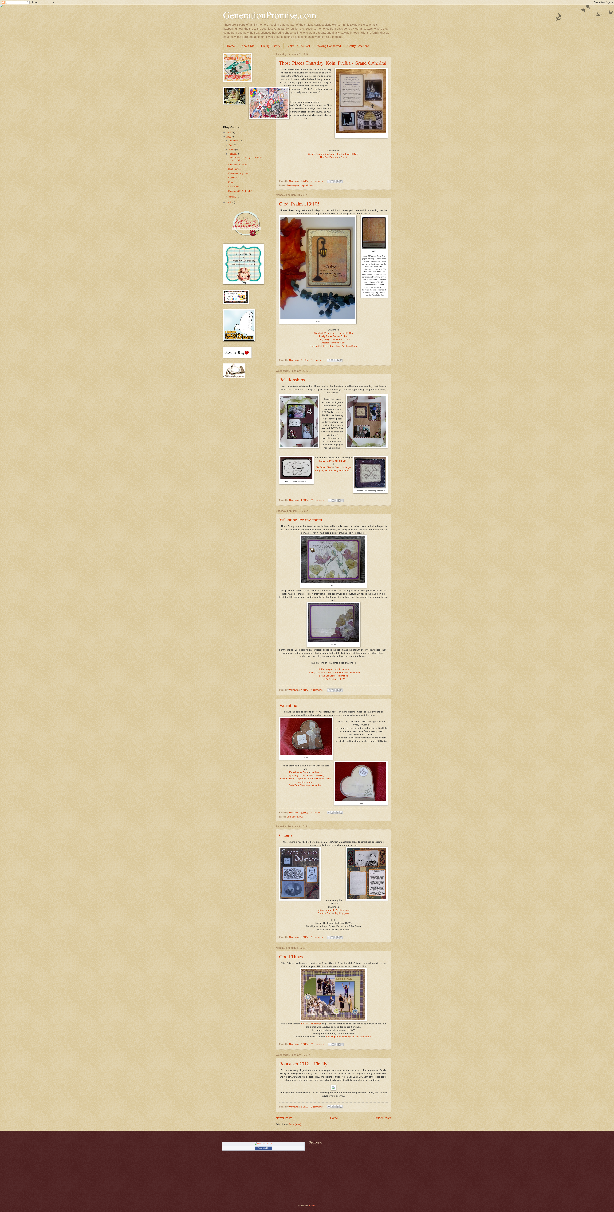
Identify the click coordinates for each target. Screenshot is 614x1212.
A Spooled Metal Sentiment (346, 672)
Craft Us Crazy (325, 913)
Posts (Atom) (295, 1124)
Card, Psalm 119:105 (299, 203)
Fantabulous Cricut (298, 772)
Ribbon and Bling (315, 775)
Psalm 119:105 (345, 333)
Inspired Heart (306, 185)
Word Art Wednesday (325, 333)
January (233, 197)
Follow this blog (263, 1148)
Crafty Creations (358, 46)
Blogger (312, 1205)
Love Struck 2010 (295, 817)
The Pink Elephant (329, 157)
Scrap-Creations (327, 676)
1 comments (317, 937)
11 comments (317, 500)
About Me (247, 46)
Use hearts (316, 772)
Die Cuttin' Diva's (324, 467)
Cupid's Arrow (342, 669)
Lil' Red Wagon (325, 669)
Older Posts (383, 1118)
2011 (229, 202)
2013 (229, 132)
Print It (343, 157)
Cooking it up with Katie (319, 672)
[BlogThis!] (332, 181)
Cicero (285, 835)
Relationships (292, 379)
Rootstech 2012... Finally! (304, 1063)
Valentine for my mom (300, 519)
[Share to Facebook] (338, 181)
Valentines (343, 676)
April (231, 145)
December (234, 140)
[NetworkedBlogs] (263, 1143)
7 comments (317, 181)
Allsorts (325, 343)
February (233, 154)
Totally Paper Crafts (329, 336)
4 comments (317, 690)
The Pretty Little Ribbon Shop (325, 346)
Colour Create (287, 778)
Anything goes (343, 910)
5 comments (317, 360)
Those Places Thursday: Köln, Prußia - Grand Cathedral (332, 63)
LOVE (343, 679)
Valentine (288, 705)
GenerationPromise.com (269, 14)
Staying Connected (329, 46)
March (232, 149)
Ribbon (344, 336)
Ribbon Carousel (325, 910)
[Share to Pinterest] (341, 181)
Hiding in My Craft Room (329, 339)
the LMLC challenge (311, 1024)
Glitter (347, 339)
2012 (229, 137)
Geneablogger (293, 185)
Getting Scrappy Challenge (321, 154)
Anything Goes (338, 343)
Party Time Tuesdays (299, 785)
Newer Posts (284, 1118)
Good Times (291, 956)
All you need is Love (337, 461)
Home (231, 46)
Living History (270, 46)
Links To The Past (298, 46)
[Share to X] (335, 181)
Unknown (293, 181)
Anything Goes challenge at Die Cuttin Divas (348, 1036)
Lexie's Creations (329, 679)
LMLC (322, 461)
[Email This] (329, 181)
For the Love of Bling (347, 154)
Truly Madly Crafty (296, 775)
